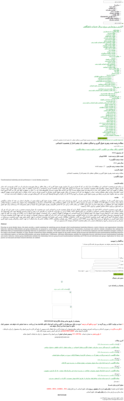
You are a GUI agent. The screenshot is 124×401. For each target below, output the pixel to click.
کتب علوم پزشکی (110, 121)
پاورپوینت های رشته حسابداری (107, 95)
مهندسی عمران (111, 51)
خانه (122, 140)
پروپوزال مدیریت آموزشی (105, 79)
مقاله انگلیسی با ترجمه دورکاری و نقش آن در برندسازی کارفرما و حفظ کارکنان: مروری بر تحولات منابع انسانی (85, 355)
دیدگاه (121, 258)
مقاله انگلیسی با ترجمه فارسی (111, 31)
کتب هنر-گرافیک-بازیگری (109, 132)
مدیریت (113, 58)
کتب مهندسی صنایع (110, 104)
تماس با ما (112, 6)
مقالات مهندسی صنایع (109, 41)
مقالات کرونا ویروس (110, 39)
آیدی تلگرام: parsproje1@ (107, 16)
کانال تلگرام (115, 15)
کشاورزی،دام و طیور (110, 48)
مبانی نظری (116, 87)
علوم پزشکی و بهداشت (109, 67)
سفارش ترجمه (115, 11)
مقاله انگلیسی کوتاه (114, 68)
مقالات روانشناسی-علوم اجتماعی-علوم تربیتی (103, 42)
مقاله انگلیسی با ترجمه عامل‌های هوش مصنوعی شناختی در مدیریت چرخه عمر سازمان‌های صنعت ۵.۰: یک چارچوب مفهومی (81, 371)
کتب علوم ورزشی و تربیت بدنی (107, 123)
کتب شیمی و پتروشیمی (109, 118)
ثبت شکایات (112, 8)
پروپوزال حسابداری (110, 82)
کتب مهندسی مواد (110, 129)
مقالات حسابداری (110, 34)
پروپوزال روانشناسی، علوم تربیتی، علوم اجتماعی (102, 85)
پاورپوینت (116, 92)
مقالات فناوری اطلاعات (109, 47)
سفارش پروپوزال (114, 13)
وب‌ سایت (120, 267)
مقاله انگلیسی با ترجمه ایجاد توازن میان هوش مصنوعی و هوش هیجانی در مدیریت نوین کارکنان (90, 363)
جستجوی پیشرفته (114, 19)
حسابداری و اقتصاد (110, 59)
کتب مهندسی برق (110, 109)
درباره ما (116, 5)
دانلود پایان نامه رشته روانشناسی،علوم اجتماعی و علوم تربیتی (99, 102)
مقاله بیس (116, 70)
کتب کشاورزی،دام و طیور (108, 124)
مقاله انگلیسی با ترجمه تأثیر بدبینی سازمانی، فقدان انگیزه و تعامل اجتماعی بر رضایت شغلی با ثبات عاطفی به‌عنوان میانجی (81, 347)
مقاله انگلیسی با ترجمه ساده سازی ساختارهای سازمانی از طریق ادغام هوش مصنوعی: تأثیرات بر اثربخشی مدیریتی (84, 378)
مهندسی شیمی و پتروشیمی (108, 55)
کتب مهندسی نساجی (109, 130)
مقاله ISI (117, 72)
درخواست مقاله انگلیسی (112, 18)
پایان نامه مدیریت (110, 101)
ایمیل (121, 264)
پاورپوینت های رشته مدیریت (108, 93)
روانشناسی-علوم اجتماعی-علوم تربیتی (105, 64)
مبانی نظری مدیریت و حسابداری (106, 89)
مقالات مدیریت (111, 33)
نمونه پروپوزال (115, 73)
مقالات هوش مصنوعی (109, 37)
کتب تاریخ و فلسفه (110, 115)
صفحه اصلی (116, 30)
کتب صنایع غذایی (111, 119)
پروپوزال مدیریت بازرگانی (105, 78)
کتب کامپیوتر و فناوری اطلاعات (107, 107)
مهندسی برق (112, 50)
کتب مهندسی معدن (110, 127)
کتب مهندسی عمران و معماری (107, 126)
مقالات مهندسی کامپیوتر (109, 45)
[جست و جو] (122, 2)
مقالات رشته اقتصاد (110, 36)
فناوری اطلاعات (111, 65)
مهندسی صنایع (111, 62)
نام (122, 261)
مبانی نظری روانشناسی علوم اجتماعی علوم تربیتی (102, 90)
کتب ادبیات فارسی (110, 113)
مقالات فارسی (115, 98)
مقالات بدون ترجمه (114, 56)
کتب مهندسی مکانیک (110, 106)
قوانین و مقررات (110, 10)
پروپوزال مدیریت (111, 75)
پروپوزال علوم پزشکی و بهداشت (106, 84)
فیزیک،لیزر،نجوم (111, 112)
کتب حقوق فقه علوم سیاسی (107, 116)
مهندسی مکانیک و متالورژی (108, 53)
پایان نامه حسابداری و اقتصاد (107, 99)
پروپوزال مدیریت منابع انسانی (104, 81)
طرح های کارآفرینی (114, 96)
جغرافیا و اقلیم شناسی (109, 110)
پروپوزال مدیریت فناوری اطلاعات (103, 76)
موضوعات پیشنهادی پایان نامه (111, 135)
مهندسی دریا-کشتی (110, 133)
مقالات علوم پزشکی (110, 44)
